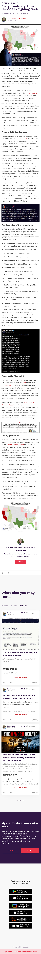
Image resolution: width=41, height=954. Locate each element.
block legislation (7, 385)
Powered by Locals (20, 947)
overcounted (34, 93)
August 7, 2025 (21, 139)
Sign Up (20, 562)
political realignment (16, 445)
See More (20, 801)
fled (24, 383)
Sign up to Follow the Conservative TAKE (20, 952)
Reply (36, 682)
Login (11, 851)
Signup (30, 851)
